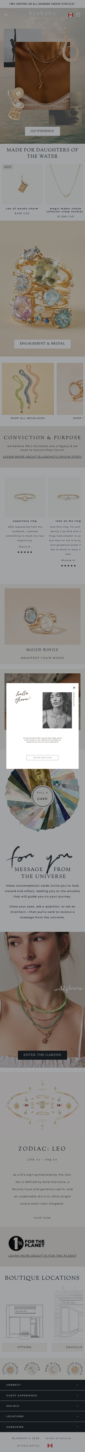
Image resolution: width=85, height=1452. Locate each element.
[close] (74, 687)
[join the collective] (42, 726)
